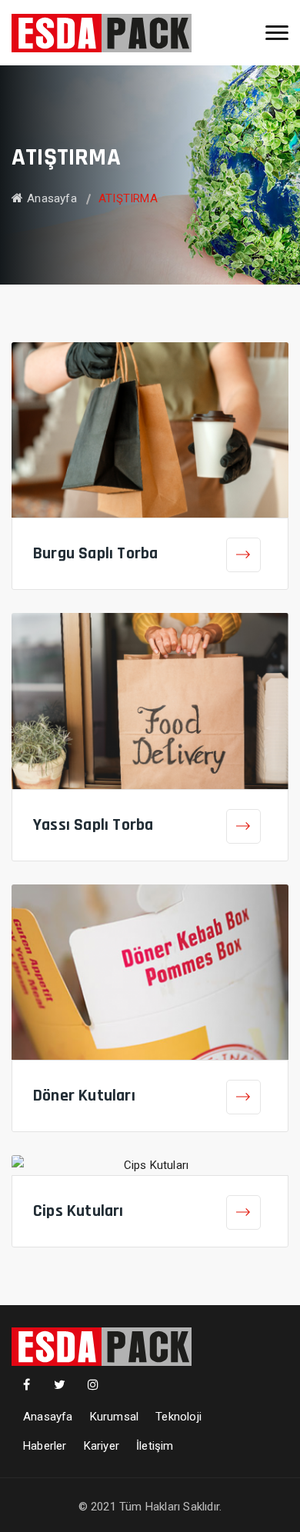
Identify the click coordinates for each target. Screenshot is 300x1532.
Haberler (45, 1446)
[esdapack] (102, 32)
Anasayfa (52, 198)
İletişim (155, 1446)
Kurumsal (114, 1417)
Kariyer (101, 1446)
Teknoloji (178, 1417)
